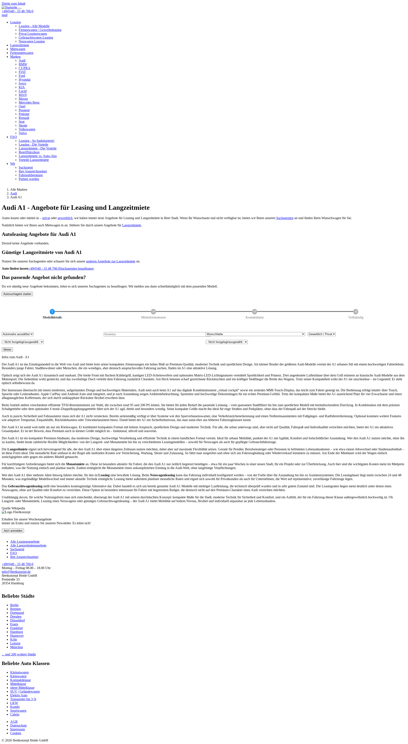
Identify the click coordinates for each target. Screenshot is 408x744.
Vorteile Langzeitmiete (34, 160)
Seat (21, 121)
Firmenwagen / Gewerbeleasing (40, 30)
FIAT (22, 72)
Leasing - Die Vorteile (33, 144)
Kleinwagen (18, 676)
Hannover (17, 635)
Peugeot (24, 110)
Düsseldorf (17, 620)
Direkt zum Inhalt (13, 3)
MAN (23, 95)
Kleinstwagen (19, 672)
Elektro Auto (18, 695)
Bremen (15, 609)
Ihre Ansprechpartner (33, 171)
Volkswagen (27, 129)
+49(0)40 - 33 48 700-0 (17, 11)
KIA (22, 87)
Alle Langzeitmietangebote (28, 545)
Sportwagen (18, 710)
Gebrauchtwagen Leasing (36, 37)
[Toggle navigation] (19, 8)
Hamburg (16, 632)
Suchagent (26, 167)
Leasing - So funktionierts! (36, 140)
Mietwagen (17, 49)
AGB (14, 721)
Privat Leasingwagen (33, 33)
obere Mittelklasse (22, 687)
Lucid (23, 91)
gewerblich (65, 218)
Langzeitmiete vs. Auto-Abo (38, 156)
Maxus (23, 98)
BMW (23, 64)
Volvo (23, 133)
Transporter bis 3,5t (23, 699)
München (16, 647)
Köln (13, 639)
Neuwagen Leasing (32, 41)
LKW (14, 703)
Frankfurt (16, 628)
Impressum (17, 729)
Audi (22, 60)
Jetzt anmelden (12, 530)
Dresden (15, 616)
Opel (22, 106)
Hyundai (24, 79)
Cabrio (14, 714)
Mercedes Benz (29, 102)
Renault (24, 118)
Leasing (15, 22)
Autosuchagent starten (17, 294)
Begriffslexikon (29, 152)
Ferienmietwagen (21, 53)
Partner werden (29, 179)
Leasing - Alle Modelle (34, 26)
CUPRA (24, 68)
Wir (12, 163)
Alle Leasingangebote (25, 541)
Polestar (24, 114)
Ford (22, 76)
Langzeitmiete (19, 45)
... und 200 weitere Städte (19, 654)
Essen (14, 624)
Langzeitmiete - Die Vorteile (38, 148)
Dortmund (17, 612)
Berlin (14, 605)
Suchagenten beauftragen (77, 268)
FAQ (13, 137)
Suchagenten (284, 218)
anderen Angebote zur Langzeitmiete (110, 261)
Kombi (15, 707)
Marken (15, 56)
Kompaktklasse (20, 680)
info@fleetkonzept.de (16, 572)
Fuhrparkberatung (31, 175)
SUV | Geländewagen (25, 691)
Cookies (15, 733)
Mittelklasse (18, 684)
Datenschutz (18, 725)
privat (46, 218)
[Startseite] (10, 7)
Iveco (22, 83)
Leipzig (15, 643)
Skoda (23, 125)
